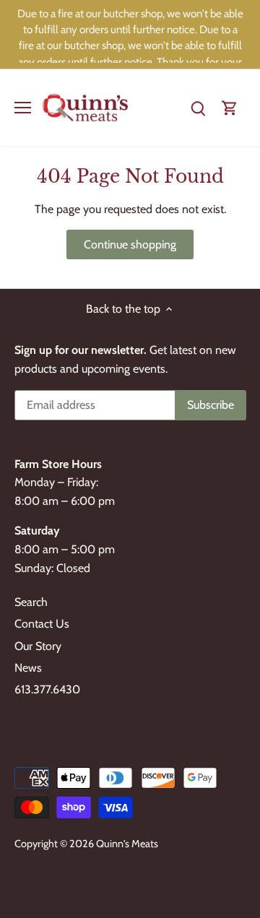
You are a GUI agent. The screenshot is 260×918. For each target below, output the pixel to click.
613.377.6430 (47, 689)
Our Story (37, 646)
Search (31, 602)
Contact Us (41, 624)
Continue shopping (130, 244)
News (28, 668)
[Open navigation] (22, 107)
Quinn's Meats (127, 843)
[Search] (198, 107)
